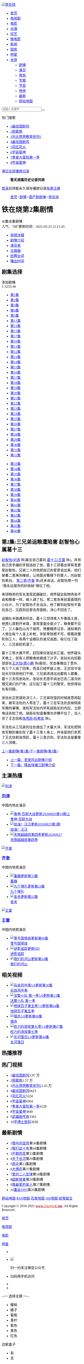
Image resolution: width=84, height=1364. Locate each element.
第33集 (15, 464)
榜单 (22, 91)
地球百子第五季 (22, 1011)
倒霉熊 (16, 131)
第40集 (15, 500)
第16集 (15, 372)
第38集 (15, 490)
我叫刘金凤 (20, 1143)
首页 (13, 13)
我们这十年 (20, 1148)
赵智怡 (7, 560)
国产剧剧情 (37, 197)
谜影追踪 (17, 954)
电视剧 (15, 18)
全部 (13, 60)
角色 (22, 75)
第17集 (15, 336)
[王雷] (7, 910)
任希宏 (39, 718)
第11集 (15, 321)
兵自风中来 (19, 990)
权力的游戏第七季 (24, 1032)
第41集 (15, 505)
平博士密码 (22, 1122)
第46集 (15, 531)
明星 (13, 54)
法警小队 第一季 (22, 1001)
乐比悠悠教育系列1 (25, 137)
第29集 (15, 440)
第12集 (15, 352)
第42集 (15, 510)
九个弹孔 (17, 891)
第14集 (15, 362)
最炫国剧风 (19, 126)
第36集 (15, 479)
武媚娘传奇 (20, 1117)
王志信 (17, 663)
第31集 (15, 450)
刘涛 (16, 560)
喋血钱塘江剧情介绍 (32, 765)
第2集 (14, 300)
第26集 (15, 424)
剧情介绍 (17, 240)
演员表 (15, 245)
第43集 (15, 515)
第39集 (15, 495)
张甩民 (27, 718)
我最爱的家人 (22, 1184)
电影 (13, 23)
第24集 (15, 414)
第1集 (14, 295)
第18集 (15, 383)
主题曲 (15, 251)
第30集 (15, 445)
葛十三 (52, 560)
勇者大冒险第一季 (25, 157)
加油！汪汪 (19, 829)
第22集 (15, 403)
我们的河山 (19, 964)
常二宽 (21, 580)
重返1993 (21, 1190)
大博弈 (17, 1169)
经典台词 (17, 256)
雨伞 (15, 1164)
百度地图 (38, 1198)
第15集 (15, 331)
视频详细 (17, 235)
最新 (22, 96)
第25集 (15, 419)
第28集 (15, 434)
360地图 (52, 1198)
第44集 (15, 521)
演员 (22, 70)
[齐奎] (7, 848)
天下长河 (19, 1159)
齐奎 (31, 580)
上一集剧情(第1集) (16, 751)
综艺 (13, 34)
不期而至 (19, 1153)
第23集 (15, 408)
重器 (13, 881)
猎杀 (13, 1021)
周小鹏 (28, 663)
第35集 (15, 474)
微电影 (15, 39)
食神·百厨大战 (21, 819)
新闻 (13, 44)
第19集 (15, 388)
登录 (5, 188)
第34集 (15, 469)
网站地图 (26, 101)
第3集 (14, 305)
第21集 (15, 398)
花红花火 (18, 147)
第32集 (15, 455)
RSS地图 (23, 1198)
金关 (13, 902)
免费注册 (53, 188)
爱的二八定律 (22, 1174)
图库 (13, 49)
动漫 (13, 29)
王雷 (61, 560)
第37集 (15, 484)
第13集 (15, 326)
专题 (22, 80)
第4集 (14, 310)
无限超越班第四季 (24, 840)
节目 (22, 85)
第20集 (15, 393)
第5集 (14, 315)
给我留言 (66, 1198)
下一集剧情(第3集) (44, 751)
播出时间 (17, 261)
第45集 (15, 526)
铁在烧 (10, 4)
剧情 (22, 65)
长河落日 (17, 1042)
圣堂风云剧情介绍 (31, 760)
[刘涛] (7, 786)
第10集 (15, 341)
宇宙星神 (18, 152)
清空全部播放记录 (15, 171)
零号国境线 (19, 943)
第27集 (15, 429)
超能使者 (19, 1179)
